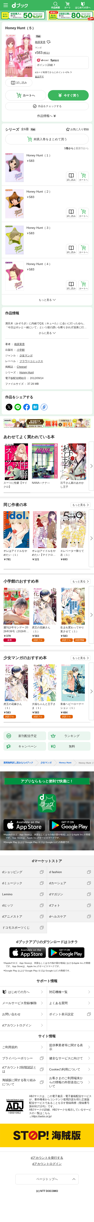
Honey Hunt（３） (39, 227)
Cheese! (22, 366)
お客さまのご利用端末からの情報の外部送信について (66, 1082)
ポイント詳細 (45, 65)
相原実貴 (40, 42)
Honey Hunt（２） (39, 191)
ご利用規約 (9, 1047)
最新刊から (82, 148)
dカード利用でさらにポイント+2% (52, 72)
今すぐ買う (71, 95)
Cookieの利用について (64, 1069)
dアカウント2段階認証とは (19, 1069)
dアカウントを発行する (47, 1157)
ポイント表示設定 (61, 1014)
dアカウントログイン (16, 1025)
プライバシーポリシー (17, 1058)
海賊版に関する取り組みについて (19, 1082)
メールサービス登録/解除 (19, 1003)
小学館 (21, 349)
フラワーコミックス (31, 361)
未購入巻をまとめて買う (50, 139)
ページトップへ (47, 1179)
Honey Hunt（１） (39, 155)
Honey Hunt (26, 372)
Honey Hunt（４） (39, 264)
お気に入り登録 (79, 129)
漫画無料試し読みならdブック (18, 763)
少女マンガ (26, 355)
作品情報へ (44, 116)
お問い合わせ (11, 1014)
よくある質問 (58, 1003)
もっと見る (78, 504)
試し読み (21, 82)
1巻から (69, 148)
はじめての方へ (19, 992)
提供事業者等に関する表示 (66, 1047)
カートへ (29, 95)
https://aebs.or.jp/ (42, 1116)
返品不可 (39, 76)
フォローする (48, 42)
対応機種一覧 (58, 992)
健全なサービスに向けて (66, 1058)
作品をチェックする (50, 106)
